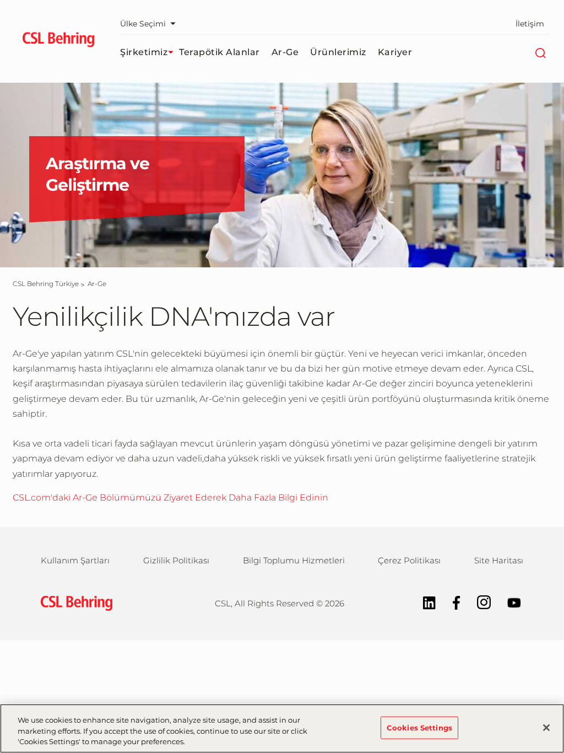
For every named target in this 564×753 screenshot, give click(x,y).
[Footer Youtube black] (508, 601)
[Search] (540, 52)
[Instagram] (478, 601)
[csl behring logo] (73, 602)
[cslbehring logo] (58, 41)
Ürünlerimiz (338, 52)
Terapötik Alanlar (219, 52)
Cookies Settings (419, 727)
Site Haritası (498, 560)
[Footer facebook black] (451, 601)
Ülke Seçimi (143, 24)
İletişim (530, 24)
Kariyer (395, 52)
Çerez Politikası (409, 560)
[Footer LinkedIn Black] (423, 601)
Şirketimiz (143, 52)
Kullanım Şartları (75, 560)
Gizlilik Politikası (176, 560)
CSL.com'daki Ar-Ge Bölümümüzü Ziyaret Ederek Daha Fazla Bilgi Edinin (170, 497)
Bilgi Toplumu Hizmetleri (294, 560)
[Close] (546, 728)
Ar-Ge (285, 52)
